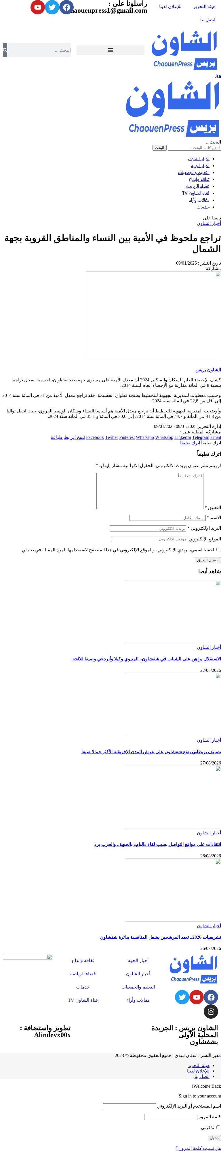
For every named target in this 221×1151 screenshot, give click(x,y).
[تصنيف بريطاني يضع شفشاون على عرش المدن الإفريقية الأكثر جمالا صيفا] (173, 734)
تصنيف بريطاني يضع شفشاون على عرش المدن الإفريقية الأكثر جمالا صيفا (151, 751)
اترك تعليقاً (190, 442)
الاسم (214, 517)
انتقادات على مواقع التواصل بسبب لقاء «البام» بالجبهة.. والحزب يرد (157, 844)
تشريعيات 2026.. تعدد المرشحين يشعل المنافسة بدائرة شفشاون (160, 937)
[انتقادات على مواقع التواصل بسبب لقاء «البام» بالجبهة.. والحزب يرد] (173, 827)
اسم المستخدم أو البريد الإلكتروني (189, 1106)
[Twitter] (182, 997)
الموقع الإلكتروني (204, 538)
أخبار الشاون (209, 223)
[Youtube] (196, 997)
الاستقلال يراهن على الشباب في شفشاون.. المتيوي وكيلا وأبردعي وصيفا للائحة (147, 658)
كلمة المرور (210, 1116)
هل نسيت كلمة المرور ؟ (198, 1148)
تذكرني (208, 1127)
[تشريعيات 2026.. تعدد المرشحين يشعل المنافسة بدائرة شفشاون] (173, 920)
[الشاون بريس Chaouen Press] (172, 136)
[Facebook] (211, 997)
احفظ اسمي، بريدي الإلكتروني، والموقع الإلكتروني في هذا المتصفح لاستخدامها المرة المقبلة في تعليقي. (117, 549)
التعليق (213, 507)
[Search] (5, 50)
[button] (110, 50)
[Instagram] (211, 1011)
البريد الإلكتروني (204, 528)
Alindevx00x (52, 1035)
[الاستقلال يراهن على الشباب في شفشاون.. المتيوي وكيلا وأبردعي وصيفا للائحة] (173, 641)
